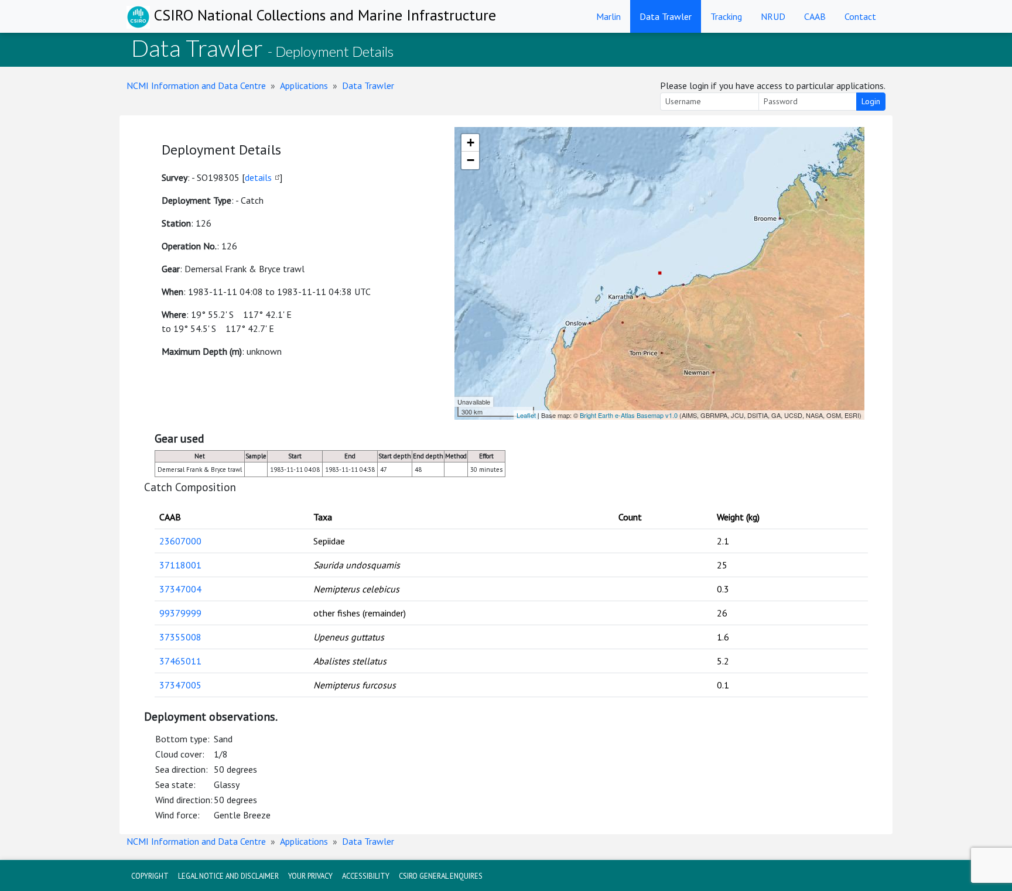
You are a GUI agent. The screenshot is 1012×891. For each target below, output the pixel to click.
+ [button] (470, 142)
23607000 (180, 541)
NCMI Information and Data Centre (196, 85)
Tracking (726, 16)
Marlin (608, 16)
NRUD (773, 16)
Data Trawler (666, 16)
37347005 (180, 685)
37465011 (180, 661)
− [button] (470, 160)
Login (870, 101)
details (258, 177)
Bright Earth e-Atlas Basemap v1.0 (629, 415)
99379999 (180, 613)
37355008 (180, 637)
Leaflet (526, 415)
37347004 (180, 589)
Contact (860, 16)
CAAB (815, 16)
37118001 (180, 565)
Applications (304, 85)
